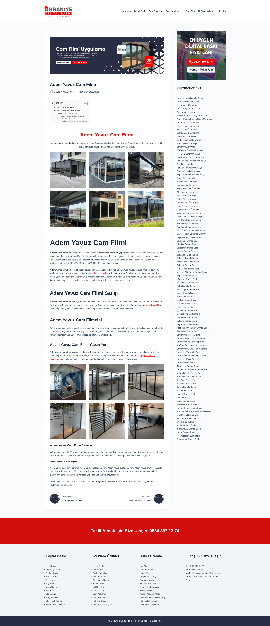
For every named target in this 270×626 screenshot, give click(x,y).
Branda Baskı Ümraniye (188, 133)
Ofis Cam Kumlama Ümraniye (191, 220)
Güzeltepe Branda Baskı (188, 303)
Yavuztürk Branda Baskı (188, 241)
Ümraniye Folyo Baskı (187, 359)
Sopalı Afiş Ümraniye (186, 178)
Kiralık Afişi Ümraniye (186, 195)
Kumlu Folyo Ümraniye (187, 223)
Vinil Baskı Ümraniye (186, 136)
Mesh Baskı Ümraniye (187, 143)
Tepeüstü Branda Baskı (187, 383)
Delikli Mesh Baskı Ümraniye (190, 140)
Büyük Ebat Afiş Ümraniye (189, 188)
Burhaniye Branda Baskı (188, 317)
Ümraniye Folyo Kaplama (188, 335)
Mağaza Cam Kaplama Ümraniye (192, 345)
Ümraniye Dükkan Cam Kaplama (192, 349)
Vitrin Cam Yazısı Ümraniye (189, 216)
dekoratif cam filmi (152, 305)
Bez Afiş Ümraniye (185, 164)
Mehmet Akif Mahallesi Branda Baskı (194, 411)
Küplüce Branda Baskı (187, 275)
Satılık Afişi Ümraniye (186, 199)
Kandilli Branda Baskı (186, 296)
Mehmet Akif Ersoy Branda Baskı (192, 272)
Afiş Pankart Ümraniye (187, 192)
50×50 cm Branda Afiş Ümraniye (192, 115)
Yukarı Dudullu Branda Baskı (190, 373)
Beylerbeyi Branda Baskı (188, 324)
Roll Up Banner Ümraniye (188, 154)
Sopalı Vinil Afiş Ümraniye (188, 171)
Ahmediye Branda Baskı (188, 331)
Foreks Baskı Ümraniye (188, 126)
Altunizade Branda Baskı (188, 366)
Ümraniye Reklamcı (186, 362)
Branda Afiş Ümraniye (187, 129)
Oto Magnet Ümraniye (187, 105)
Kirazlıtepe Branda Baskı (188, 289)
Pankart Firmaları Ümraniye (189, 168)
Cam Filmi (190, 11)
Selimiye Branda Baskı (187, 258)
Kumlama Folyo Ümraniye (189, 227)
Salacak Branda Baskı (187, 265)
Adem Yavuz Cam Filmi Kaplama (77, 121)
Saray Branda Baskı (186, 401)
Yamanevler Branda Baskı (189, 376)
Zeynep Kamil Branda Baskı (189, 237)
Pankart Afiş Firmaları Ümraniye (191, 160)
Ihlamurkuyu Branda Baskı (189, 429)
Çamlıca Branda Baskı (187, 310)
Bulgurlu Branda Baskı (187, 321)
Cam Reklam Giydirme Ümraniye (192, 234)
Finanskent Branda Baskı (188, 439)
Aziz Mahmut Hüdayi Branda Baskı (193, 328)
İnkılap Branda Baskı (186, 425)
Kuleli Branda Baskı (186, 286)
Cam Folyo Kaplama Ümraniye (191, 230)
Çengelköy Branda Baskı (188, 314)
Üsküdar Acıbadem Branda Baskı (192, 369)
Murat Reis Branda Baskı (188, 269)
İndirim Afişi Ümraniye (187, 181)
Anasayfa (126, 11)
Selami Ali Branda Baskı (188, 261)
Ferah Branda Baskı (186, 307)
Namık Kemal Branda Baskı (189, 408)
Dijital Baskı (140, 11)
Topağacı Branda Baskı (187, 380)
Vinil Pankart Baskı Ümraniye (190, 157)
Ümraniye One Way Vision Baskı (192, 355)
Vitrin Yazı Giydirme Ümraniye (191, 213)
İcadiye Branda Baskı (186, 300)
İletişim (222, 11)
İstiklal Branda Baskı (186, 422)
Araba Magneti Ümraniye (188, 108)
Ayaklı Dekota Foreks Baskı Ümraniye (194, 119)
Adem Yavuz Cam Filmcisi (67, 114)
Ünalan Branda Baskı (186, 251)
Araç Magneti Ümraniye (188, 112)
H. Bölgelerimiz (205, 11)
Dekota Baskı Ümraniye (188, 122)
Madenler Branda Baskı (187, 415)
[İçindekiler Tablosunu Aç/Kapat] (84, 103)
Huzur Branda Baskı (186, 432)
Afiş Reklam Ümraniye (187, 202)
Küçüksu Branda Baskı (187, 279)
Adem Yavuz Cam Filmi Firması (75, 119)
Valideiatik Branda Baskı (188, 248)
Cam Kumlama (173, 11)
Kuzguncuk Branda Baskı (188, 282)
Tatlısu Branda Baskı (186, 387)
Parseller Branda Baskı (187, 404)
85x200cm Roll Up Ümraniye (190, 150)
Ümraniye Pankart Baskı (188, 101)
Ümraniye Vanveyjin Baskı (189, 352)
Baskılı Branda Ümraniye (188, 206)
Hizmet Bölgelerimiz (89, 92)
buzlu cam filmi (101, 273)
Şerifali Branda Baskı (186, 394)
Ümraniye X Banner (186, 147)
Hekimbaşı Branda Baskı (188, 436)
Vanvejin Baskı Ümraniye (188, 209)
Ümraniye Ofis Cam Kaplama (190, 341)
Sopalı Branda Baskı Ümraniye (191, 174)
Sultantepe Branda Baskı (188, 255)
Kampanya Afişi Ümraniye (189, 185)
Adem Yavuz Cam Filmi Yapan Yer (72, 116)
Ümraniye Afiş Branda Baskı (190, 98)
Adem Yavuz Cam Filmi (64, 107)
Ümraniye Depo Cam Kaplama (191, 338)
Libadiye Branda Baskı (187, 244)
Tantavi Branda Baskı (186, 390)
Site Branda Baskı (185, 397)
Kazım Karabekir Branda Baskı (191, 418)
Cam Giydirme (156, 11)
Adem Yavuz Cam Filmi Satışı (67, 111)
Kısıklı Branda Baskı (186, 293)
